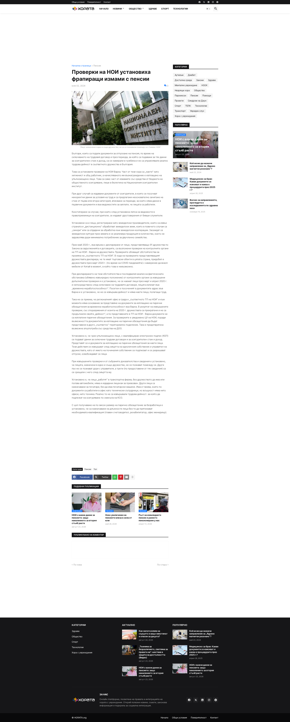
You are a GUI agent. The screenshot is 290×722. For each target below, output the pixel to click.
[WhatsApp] (114, 477)
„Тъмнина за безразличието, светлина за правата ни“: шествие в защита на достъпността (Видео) (153, 652)
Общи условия (78, 2)
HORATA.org (80, 717)
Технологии (180, 8)
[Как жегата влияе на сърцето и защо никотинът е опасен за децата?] (129, 634)
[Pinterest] (120, 477)
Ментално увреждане (186, 85)
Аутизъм (179, 75)
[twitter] (204, 2)
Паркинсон (180, 95)
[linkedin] (208, 2)
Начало (104, 8)
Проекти (179, 100)
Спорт (165, 8)
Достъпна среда (183, 80)
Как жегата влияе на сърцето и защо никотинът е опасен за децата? (153, 634)
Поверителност (94, 2)
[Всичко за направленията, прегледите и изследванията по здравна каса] (180, 203)
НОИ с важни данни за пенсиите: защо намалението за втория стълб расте (84, 519)
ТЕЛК (188, 105)
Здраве (152, 8)
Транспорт (180, 111)
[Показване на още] (132, 477)
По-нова (77, 564)
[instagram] (213, 2)
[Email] (126, 477)
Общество (135, 8)
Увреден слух (197, 111)
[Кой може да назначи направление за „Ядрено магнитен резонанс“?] (180, 167)
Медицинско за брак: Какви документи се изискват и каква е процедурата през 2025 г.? (202, 184)
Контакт (107, 2)
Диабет (191, 75)
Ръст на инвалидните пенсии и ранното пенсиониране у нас (150, 518)
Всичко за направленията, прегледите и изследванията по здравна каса (204, 204)
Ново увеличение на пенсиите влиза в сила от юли (118, 518)
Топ (95, 469)
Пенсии (97, 66)
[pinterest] (217, 2)
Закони (200, 80)
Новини (117, 8)
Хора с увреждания (185, 116)
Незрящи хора (182, 90)
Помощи (206, 95)
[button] (208, 8)
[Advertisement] (145, 39)
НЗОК (204, 85)
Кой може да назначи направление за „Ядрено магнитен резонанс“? (202, 166)
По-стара (162, 564)
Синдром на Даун (197, 100)
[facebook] (199, 2)
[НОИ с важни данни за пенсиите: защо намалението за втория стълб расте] (129, 671)
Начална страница (81, 66)
